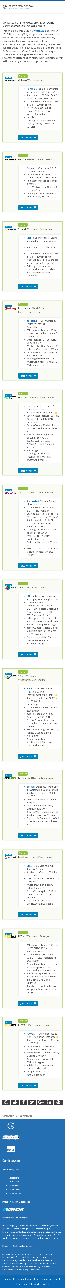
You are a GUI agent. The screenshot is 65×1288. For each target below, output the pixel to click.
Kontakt (45, 1284)
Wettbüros (39, 30)
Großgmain (47, 778)
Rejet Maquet (45, 857)
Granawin (31, 406)
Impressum (21, 1284)
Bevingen (45, 936)
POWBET (31, 1033)
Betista (30, 168)
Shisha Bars (14, 1181)
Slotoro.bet (33, 501)
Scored (30, 237)
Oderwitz (44, 588)
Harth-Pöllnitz (47, 160)
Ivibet (30, 865)
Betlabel (31, 786)
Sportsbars (14, 1177)
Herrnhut (49, 493)
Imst (43, 80)
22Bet (30, 596)
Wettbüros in (8, 1116)
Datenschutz (34, 1284)
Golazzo (31, 88)
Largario (46, 1025)
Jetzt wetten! (27, 137)
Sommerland (46, 229)
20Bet (30, 688)
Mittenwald (48, 398)
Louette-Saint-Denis (29, 312)
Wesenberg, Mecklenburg (31, 680)
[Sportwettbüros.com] (18, 7)
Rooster (31, 320)
